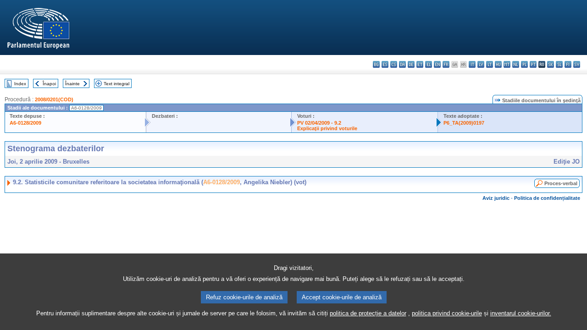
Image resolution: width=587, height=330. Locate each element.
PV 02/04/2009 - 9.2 (319, 123)
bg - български (376, 64)
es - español (385, 64)
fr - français (446, 64)
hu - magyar (498, 64)
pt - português (533, 64)
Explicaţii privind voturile (327, 128)
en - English (437, 64)
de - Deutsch (411, 64)
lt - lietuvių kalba (489, 64)
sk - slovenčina (550, 64)
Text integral (116, 83)
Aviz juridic (495, 198)
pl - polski (524, 64)
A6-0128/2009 (25, 123)
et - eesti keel (419, 64)
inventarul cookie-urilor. (520, 313)
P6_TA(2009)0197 (463, 123)
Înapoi (49, 83)
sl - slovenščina (559, 64)
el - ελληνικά (428, 64)
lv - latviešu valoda (480, 64)
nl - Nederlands (515, 64)
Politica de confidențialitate (547, 198)
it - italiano (472, 64)
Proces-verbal (560, 183)
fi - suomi (568, 64)
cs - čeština (393, 64)
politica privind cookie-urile (447, 313)
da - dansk (402, 64)
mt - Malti (507, 64)
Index (20, 83)
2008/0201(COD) (54, 99)
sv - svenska (576, 64)
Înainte (72, 83)
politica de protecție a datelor (368, 313)
